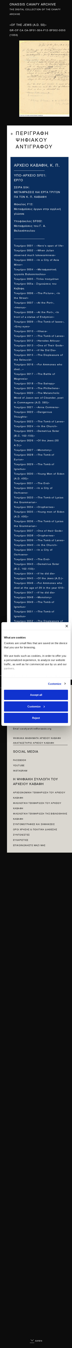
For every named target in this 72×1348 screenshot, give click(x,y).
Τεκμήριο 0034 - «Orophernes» (34, 506)
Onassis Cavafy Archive (33, 4)
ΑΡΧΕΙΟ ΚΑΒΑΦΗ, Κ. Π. (37, 164)
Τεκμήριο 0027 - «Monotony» (33, 449)
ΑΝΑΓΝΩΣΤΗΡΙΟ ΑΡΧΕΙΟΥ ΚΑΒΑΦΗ (33, 743)
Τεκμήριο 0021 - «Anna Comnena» (36, 406)
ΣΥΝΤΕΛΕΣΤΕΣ (21, 834)
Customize (54, 683)
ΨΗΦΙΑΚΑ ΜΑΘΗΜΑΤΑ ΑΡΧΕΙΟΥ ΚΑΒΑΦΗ (37, 738)
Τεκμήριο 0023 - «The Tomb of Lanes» (39, 421)
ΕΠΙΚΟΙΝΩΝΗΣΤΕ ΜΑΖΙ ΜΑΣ (29, 845)
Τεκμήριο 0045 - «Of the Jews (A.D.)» (38, 577)
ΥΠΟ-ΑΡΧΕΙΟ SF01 (29, 175)
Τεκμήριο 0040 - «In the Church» (35, 544)
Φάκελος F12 (23, 203)
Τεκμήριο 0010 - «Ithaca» (31, 330)
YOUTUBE (19, 765)
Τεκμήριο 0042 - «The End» (32, 558)
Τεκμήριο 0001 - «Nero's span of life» (39, 245)
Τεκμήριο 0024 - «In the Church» (35, 425)
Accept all (36, 694)
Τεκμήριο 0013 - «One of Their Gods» (39, 345)
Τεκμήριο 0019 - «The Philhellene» (37, 387)
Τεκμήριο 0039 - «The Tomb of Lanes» (39, 539)
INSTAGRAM (20, 770)
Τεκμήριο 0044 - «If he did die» (34, 573)
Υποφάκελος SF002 (28, 220)
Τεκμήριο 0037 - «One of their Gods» (38, 530)
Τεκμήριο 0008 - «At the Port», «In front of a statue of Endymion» (36, 314)
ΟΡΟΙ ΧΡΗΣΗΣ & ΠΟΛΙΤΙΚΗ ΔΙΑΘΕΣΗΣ (35, 829)
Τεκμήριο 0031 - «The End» (32, 482)
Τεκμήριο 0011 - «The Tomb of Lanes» (39, 335)
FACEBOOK (19, 760)
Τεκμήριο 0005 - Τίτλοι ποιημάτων (36, 278)
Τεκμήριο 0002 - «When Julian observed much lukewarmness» (35, 252)
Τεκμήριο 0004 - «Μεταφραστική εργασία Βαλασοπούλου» (35, 271)
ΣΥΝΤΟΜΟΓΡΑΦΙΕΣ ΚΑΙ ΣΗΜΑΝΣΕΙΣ (34, 824)
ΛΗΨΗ (38, 1340)
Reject (36, 717)
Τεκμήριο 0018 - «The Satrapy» (34, 383)
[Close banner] (67, 626)
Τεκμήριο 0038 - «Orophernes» (34, 535)
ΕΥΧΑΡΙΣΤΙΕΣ (20, 840)
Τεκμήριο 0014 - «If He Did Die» (35, 349)
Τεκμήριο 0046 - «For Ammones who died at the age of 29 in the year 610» (39, 585)
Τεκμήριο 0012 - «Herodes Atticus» (37, 340)
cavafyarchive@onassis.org (35, 728)
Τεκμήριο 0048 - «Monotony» (33, 596)
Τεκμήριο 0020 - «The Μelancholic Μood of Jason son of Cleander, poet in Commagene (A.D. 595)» (38, 397)
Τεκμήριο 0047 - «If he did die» (34, 592)
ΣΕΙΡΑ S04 (21, 187)
